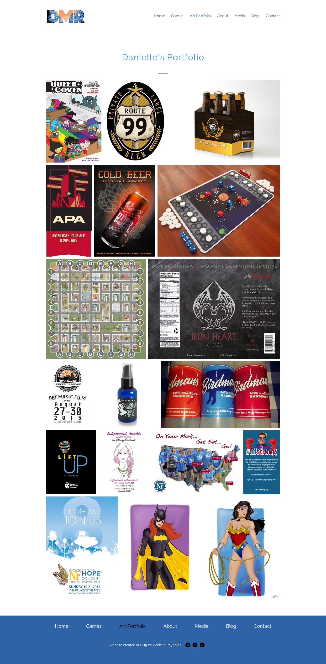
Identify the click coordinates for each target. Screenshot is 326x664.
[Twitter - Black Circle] (187, 645)
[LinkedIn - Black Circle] (202, 645)
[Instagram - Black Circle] (195, 645)
